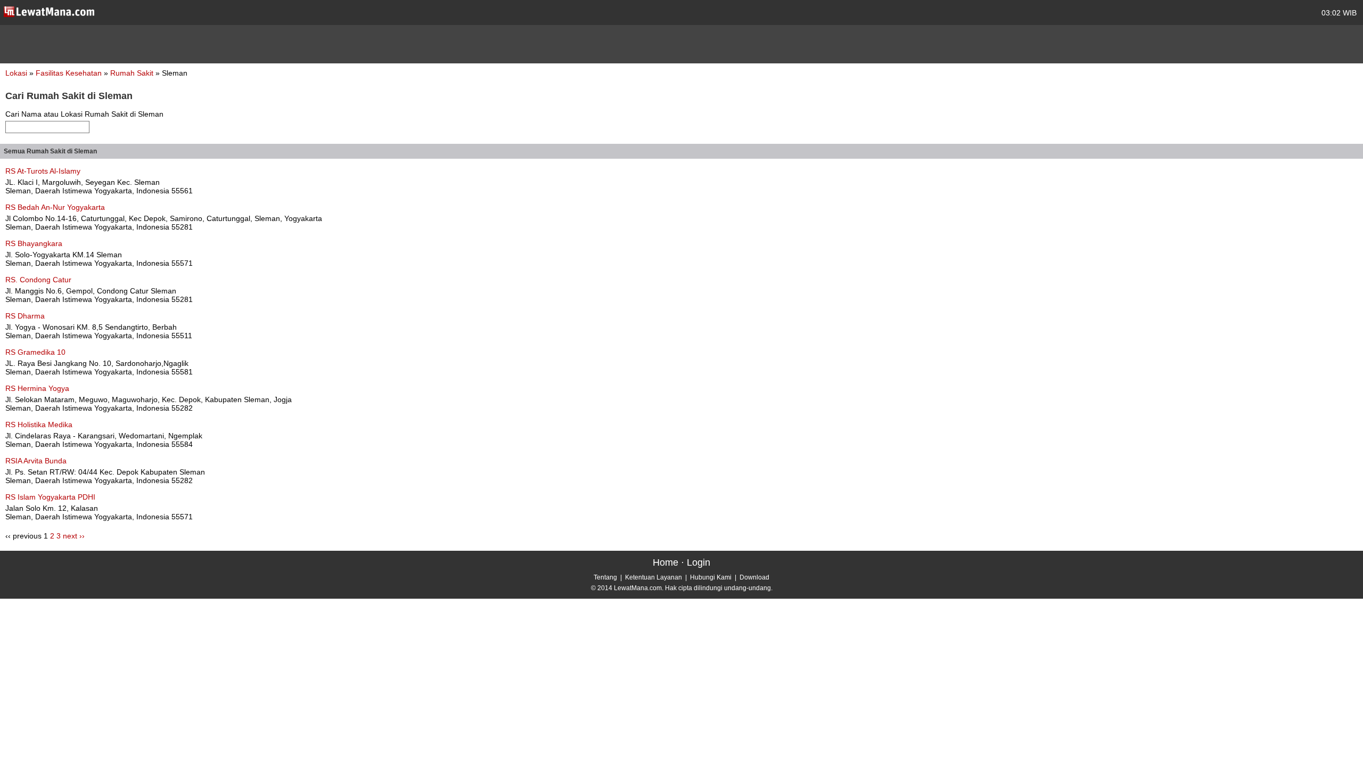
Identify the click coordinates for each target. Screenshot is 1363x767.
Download (754, 577)
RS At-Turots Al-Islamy (42, 171)
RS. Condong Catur (38, 279)
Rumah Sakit (132, 73)
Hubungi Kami (711, 577)
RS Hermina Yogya (37, 388)
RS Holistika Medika (38, 424)
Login (698, 562)
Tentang (605, 577)
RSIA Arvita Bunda (36, 460)
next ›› (74, 536)
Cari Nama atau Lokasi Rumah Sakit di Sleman (84, 114)
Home (665, 562)
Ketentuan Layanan (653, 577)
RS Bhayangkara (33, 243)
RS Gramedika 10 (35, 352)
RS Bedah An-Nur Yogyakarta (55, 207)
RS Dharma (25, 316)
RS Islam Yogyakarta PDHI (50, 497)
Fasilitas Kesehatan (70, 73)
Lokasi (16, 73)
